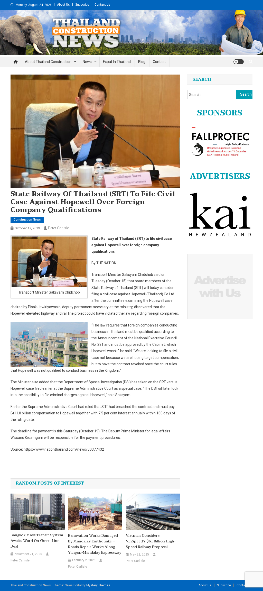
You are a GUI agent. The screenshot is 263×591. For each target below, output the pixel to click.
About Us (63, 4)
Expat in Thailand (117, 62)
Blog (141, 62)
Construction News (27, 219)
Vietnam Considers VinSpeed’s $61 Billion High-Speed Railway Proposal (151, 541)
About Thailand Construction (48, 62)
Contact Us (102, 4)
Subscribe (82, 4)
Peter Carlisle (58, 228)
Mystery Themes (98, 585)
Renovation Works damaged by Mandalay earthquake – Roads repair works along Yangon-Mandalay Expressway (94, 544)
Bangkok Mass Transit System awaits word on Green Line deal (37, 540)
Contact (159, 62)
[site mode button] (238, 61)
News (87, 62)
